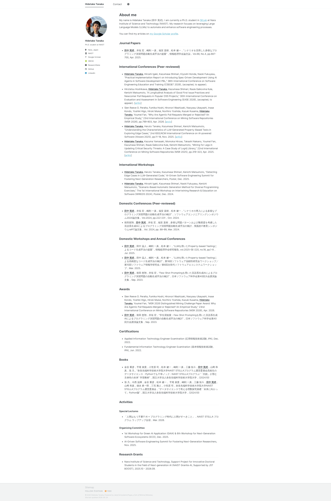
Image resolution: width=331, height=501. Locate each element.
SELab (203, 20)
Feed (109, 491)
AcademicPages (126, 495)
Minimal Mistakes (146, 495)
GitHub (91, 69)
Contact (117, 4)
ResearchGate (94, 65)
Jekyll (116, 495)
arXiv (138, 103)
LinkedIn (91, 73)
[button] (128, 4)
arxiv (168, 121)
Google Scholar (94, 57)
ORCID (91, 61)
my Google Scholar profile (164, 33)
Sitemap (89, 487)
